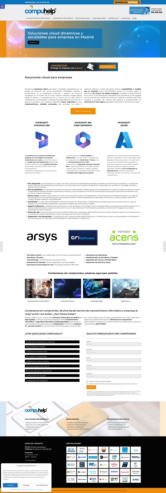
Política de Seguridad (59, 490)
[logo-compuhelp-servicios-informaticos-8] (40, 10)
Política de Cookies (15, 489)
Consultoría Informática (117, 423)
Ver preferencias (42, 485)
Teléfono (89, 365)
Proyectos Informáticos (76, 425)
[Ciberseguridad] (96, 288)
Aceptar (10, 485)
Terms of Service (118, 490)
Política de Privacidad (28, 489)
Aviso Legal (39, 489)
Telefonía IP (30, 429)
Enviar (91, 387)
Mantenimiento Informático (38, 301)
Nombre (89, 349)
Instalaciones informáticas (77, 423)
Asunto (88, 341)
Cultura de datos (114, 429)
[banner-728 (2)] (83, 66)
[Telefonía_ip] (125, 288)
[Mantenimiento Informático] (38, 288)
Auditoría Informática (116, 425)
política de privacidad (103, 381)
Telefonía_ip (125, 301)
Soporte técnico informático (77, 429)
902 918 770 (47, 449)
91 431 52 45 (36, 449)
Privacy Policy (108, 490)
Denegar (26, 485)
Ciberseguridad (96, 301)
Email (88, 357)
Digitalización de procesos (118, 427)
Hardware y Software (75, 427)
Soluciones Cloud (67, 301)
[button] (2, 6)
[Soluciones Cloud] (67, 288)
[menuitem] (127, 2)
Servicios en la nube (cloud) (36, 425)
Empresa (89, 373)
